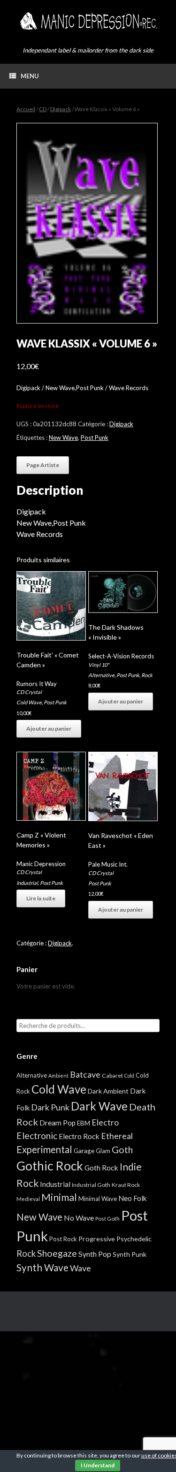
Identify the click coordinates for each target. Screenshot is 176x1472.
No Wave (79, 1217)
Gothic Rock (49, 1165)
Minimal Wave (97, 1198)
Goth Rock (101, 1167)
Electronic (36, 1135)
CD (42, 109)
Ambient (58, 1075)
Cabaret (112, 1075)
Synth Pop (94, 1253)
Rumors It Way (36, 683)
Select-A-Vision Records (121, 656)
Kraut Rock (126, 1184)
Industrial (27, 883)
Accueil (25, 109)
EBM (83, 1123)
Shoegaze (57, 1253)
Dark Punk (50, 1107)
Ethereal (117, 1136)
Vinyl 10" (98, 665)
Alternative (101, 675)
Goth (122, 1149)
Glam (103, 1151)
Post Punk (94, 437)
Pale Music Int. (108, 864)
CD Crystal (29, 692)
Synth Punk (129, 1254)
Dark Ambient (108, 1091)
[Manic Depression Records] (88, 21)
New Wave (63, 437)
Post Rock (63, 1239)
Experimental (44, 1149)
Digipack (60, 109)
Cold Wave (29, 702)
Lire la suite (40, 898)
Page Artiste (42, 464)
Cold (129, 1075)
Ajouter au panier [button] (48, 728)
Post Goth (107, 1218)
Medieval (28, 1199)
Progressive (96, 1239)
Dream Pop (57, 1122)
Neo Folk (132, 1198)
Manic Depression (41, 864)
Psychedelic (134, 1239)
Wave (80, 1268)
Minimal (59, 1197)
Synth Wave (42, 1267)
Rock (147, 675)
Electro (105, 1122)
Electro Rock (79, 1136)
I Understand (98, 1465)
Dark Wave (99, 1106)
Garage (84, 1151)
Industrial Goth (91, 1184)
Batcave (85, 1074)
